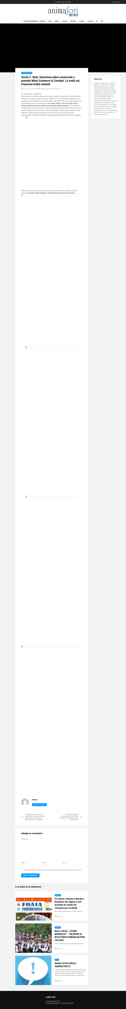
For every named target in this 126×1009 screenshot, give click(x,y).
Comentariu (24, 839)
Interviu (73, 21)
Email (44, 862)
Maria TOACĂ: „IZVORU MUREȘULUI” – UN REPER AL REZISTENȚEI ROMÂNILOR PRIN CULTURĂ (70, 936)
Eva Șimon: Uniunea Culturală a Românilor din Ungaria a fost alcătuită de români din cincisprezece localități (69, 903)
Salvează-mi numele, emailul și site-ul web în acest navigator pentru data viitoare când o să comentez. (53, 870)
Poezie (82, 21)
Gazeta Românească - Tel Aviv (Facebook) (60, 1003)
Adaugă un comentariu (46, 89)
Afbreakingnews (26, 73)
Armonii (58, 895)
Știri (50, 21)
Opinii (57, 21)
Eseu (57, 959)
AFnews (26, 89)
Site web (64, 862)
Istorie (64, 21)
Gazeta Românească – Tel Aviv (34, 21)
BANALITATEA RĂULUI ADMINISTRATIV (65, 965)
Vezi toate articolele (39, 804)
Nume (23, 862)
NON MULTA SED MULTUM (63, 2)
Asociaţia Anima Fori (53, 1001)
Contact (90, 21)
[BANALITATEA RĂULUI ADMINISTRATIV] (33, 970)
